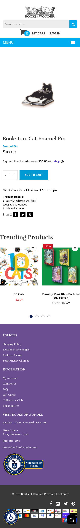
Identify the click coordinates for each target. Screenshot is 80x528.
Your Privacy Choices (16, 360)
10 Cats (19, 294)
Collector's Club (13, 400)
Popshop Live (11, 405)
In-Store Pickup (12, 355)
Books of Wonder (32, 494)
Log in (55, 33)
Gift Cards (9, 394)
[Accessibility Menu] (11, 517)
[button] (31, 316)
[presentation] (3, 280)
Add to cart (34, 175)
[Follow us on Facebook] (15, 214)
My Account (10, 378)
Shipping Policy (12, 344)
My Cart (39, 33)
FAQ (5, 389)
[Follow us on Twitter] (22, 214)
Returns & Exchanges (16, 349)
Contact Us (9, 383)
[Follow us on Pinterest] (30, 214)
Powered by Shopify (56, 494)
